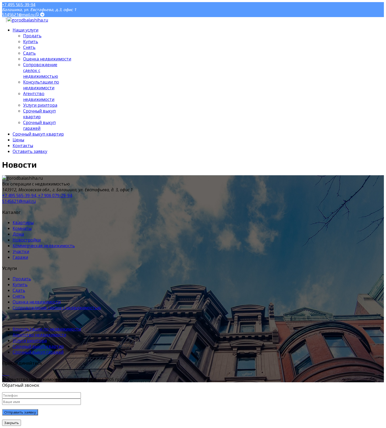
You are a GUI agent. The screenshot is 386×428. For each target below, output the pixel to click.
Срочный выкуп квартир (38, 346)
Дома (18, 234)
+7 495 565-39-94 (18, 4)
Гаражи (20, 257)
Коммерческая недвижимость (44, 246)
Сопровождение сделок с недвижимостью (57, 308)
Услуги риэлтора (30, 340)
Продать (22, 279)
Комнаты (22, 228)
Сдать (19, 290)
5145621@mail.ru (18, 14)
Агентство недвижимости (39, 335)
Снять (19, 296)
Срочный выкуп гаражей (38, 352)
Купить (20, 284)
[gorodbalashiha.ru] (27, 20)
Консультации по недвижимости (47, 329)
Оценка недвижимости (37, 302)
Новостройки (27, 240)
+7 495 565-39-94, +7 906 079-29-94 (37, 195)
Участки (21, 251)
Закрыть (11, 422)
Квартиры (23, 222)
